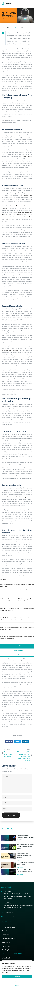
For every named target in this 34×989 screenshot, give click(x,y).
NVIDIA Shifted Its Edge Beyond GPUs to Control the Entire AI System (25, 846)
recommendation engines (10, 350)
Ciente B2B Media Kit (8, 938)
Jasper (12, 206)
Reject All (17, 985)
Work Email (6, 958)
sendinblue (8, 219)
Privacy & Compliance (8, 927)
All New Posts (6, 946)
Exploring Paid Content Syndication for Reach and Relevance (24, 855)
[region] (17, 975)
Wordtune (19, 206)
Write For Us (6, 942)
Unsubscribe (5, 934)
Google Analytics (27, 156)
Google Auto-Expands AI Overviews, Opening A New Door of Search (25, 837)
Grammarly (5, 208)
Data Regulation (7, 950)
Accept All (17, 976)
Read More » (20, 842)
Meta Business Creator (25, 212)
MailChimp (29, 217)
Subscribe (5, 931)
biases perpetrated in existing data (18, 497)
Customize (17, 981)
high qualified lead (25, 195)
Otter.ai (26, 206)
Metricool (4, 214)
